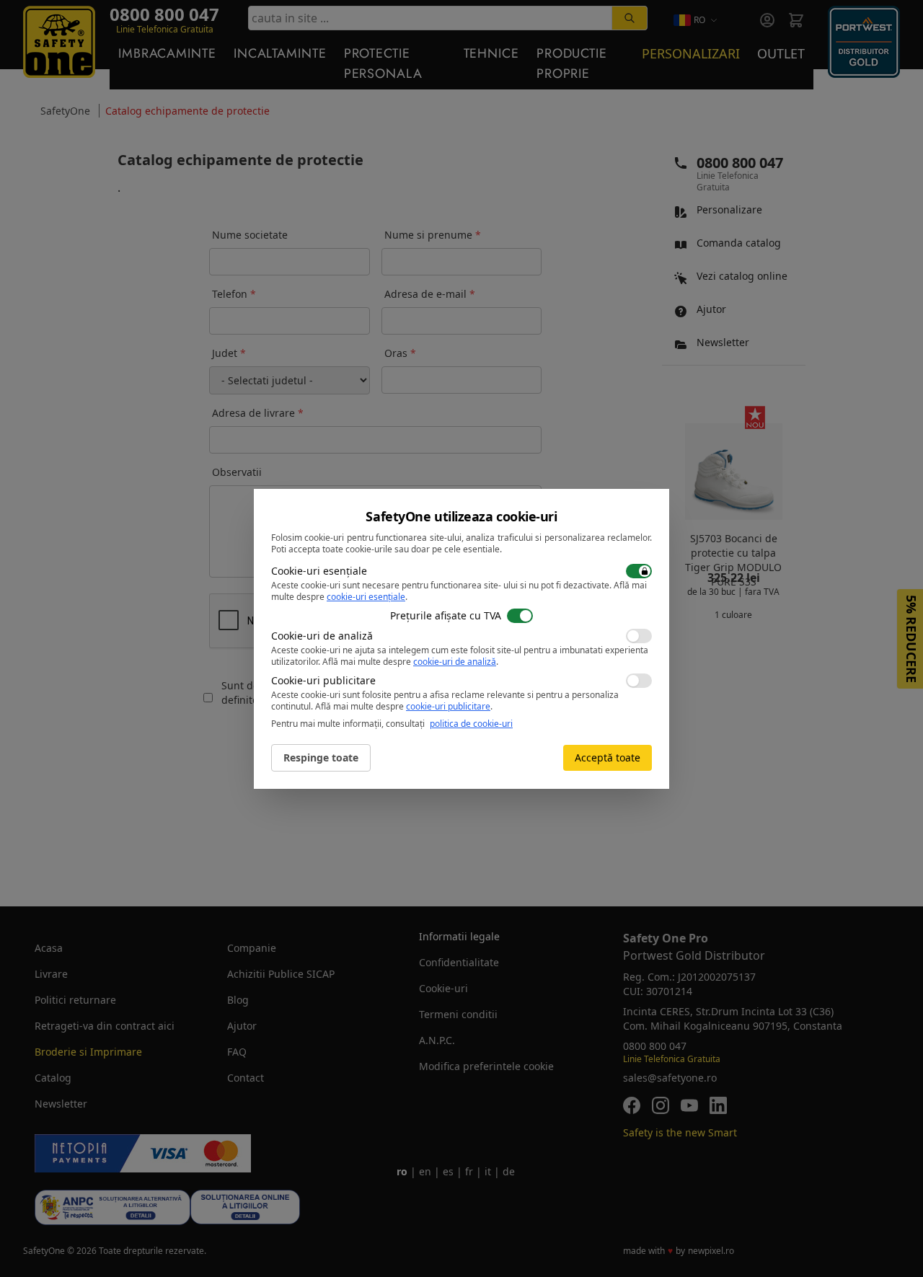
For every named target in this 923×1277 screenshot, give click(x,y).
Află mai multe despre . (410, 661)
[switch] (639, 571)
